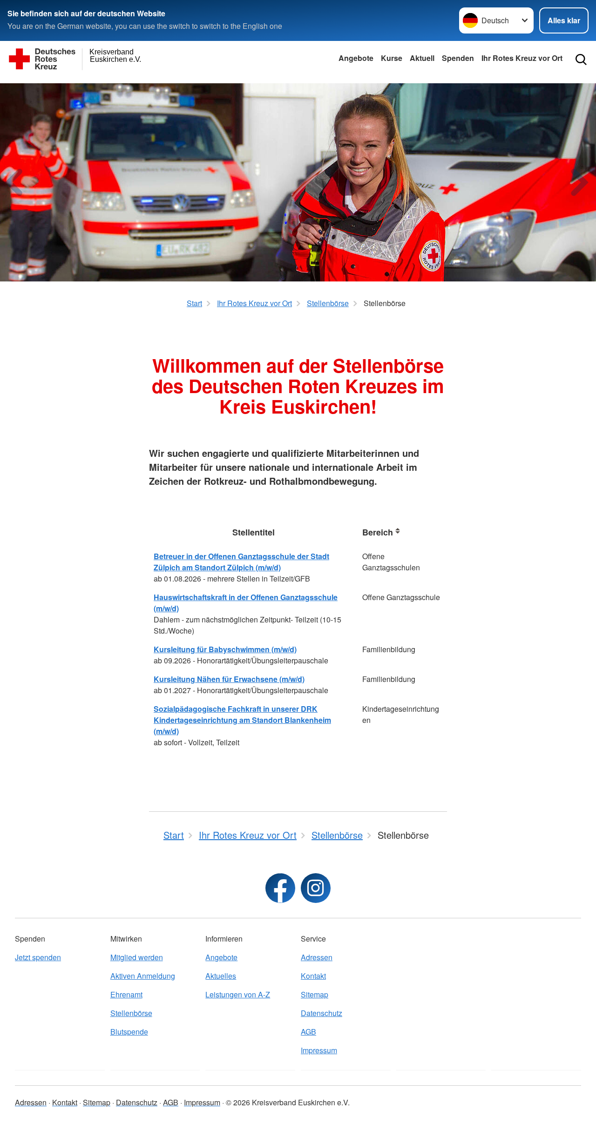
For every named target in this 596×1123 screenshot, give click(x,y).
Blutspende (129, 1031)
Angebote (356, 58)
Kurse (391, 58)
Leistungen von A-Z (237, 994)
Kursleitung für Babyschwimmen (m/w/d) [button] (225, 649)
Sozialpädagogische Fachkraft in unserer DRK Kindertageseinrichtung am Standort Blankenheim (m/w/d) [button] (242, 719)
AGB (308, 1031)
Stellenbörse (131, 1013)
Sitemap (314, 994)
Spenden (458, 58)
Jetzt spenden (38, 957)
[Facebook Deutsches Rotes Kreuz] (280, 888)
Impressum (319, 1050)
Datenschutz (321, 1013)
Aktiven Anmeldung (142, 975)
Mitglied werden (136, 957)
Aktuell (422, 58)
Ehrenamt (126, 994)
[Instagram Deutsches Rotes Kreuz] (316, 888)
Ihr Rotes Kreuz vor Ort (521, 58)
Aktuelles (220, 975)
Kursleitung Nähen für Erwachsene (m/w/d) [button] (229, 679)
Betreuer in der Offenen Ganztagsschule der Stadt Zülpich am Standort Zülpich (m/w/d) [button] (241, 562)
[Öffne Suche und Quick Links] (581, 59)
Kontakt (313, 975)
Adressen (316, 957)
